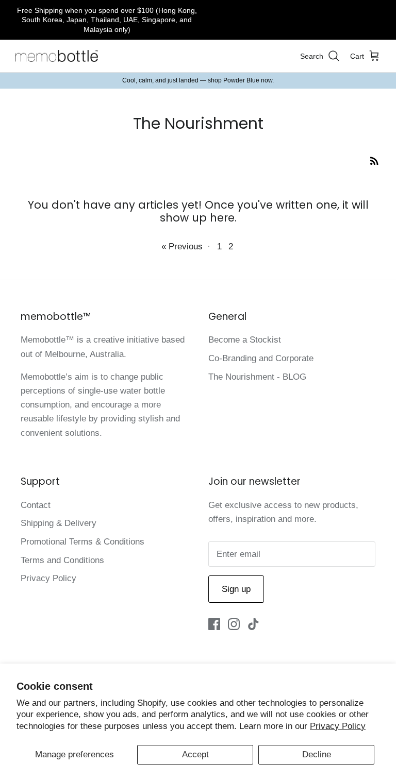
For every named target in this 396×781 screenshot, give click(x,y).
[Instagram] (234, 624)
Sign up (236, 589)
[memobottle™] (56, 56)
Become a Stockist (244, 340)
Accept (195, 754)
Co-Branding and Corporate (261, 358)
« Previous (182, 246)
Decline (316, 754)
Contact (36, 505)
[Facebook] (214, 624)
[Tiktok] (253, 624)
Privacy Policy (338, 726)
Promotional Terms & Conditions (82, 542)
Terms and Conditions (62, 560)
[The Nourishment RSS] (374, 160)
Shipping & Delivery (58, 523)
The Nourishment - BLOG (257, 377)
